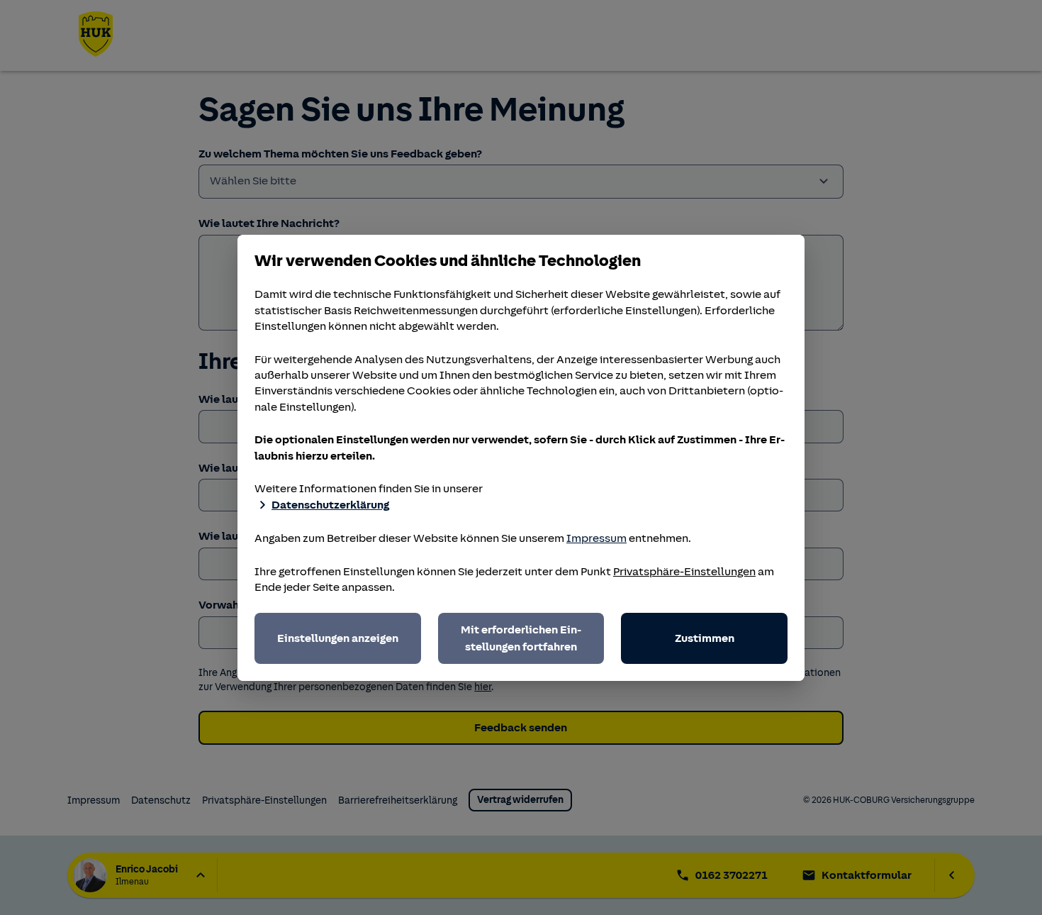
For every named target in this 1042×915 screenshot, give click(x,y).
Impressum (596, 538)
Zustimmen (704, 638)
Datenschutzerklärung (330, 505)
